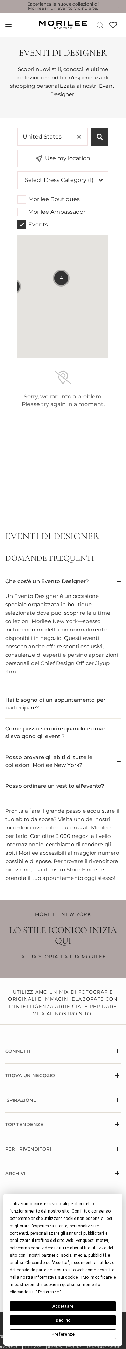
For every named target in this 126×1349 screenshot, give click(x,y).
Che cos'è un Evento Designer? (47, 581)
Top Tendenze (24, 1124)
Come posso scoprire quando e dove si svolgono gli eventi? (55, 732)
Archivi (15, 1173)
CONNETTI (17, 1051)
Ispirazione (20, 1100)
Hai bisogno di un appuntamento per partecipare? (55, 704)
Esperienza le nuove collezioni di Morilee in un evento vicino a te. (63, 6)
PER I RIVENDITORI (28, 1149)
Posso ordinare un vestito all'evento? (55, 786)
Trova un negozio (30, 1075)
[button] (56, 1277)
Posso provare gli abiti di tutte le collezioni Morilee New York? (48, 761)
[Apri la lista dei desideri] (113, 27)
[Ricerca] (100, 25)
